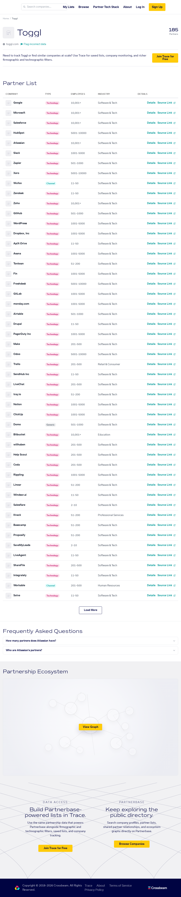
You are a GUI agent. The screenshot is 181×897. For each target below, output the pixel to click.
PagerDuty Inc (22, 334)
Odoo (16, 354)
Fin (15, 274)
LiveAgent (19, 555)
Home (6, 18)
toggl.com (12, 44)
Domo (17, 424)
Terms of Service (120, 885)
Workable (19, 585)
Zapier (17, 163)
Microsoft (19, 113)
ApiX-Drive (20, 243)
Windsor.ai (20, 495)
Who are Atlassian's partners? (24, 650)
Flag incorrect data (35, 44)
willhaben (19, 444)
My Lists (68, 7)
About (127, 7)
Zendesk (18, 193)
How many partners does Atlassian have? (31, 641)
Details (151, 103)
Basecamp (19, 525)
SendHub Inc (21, 374)
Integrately (20, 575)
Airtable (18, 314)
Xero (16, 173)
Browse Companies (131, 844)
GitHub (17, 213)
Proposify (19, 535)
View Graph (90, 727)
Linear (17, 485)
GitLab (17, 294)
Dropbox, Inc (21, 233)
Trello (16, 364)
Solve (16, 595)
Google (17, 103)
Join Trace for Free (165, 58)
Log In (140, 7)
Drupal (17, 324)
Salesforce (19, 123)
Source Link (165, 103)
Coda (16, 465)
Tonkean (18, 263)
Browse (83, 7)
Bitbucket (19, 434)
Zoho (16, 203)
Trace (88, 885)
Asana (17, 253)
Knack (17, 515)
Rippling (18, 475)
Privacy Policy (94, 890)
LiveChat (18, 384)
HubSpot (18, 133)
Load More (90, 610)
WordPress (20, 223)
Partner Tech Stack (106, 7)
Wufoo (17, 183)
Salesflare (19, 505)
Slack (16, 153)
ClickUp (18, 414)
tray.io (17, 394)
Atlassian (19, 143)
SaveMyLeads (21, 545)
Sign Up (157, 7)
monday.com (21, 304)
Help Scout (20, 455)
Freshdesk (19, 284)
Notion (17, 404)
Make (16, 344)
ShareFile (19, 565)
